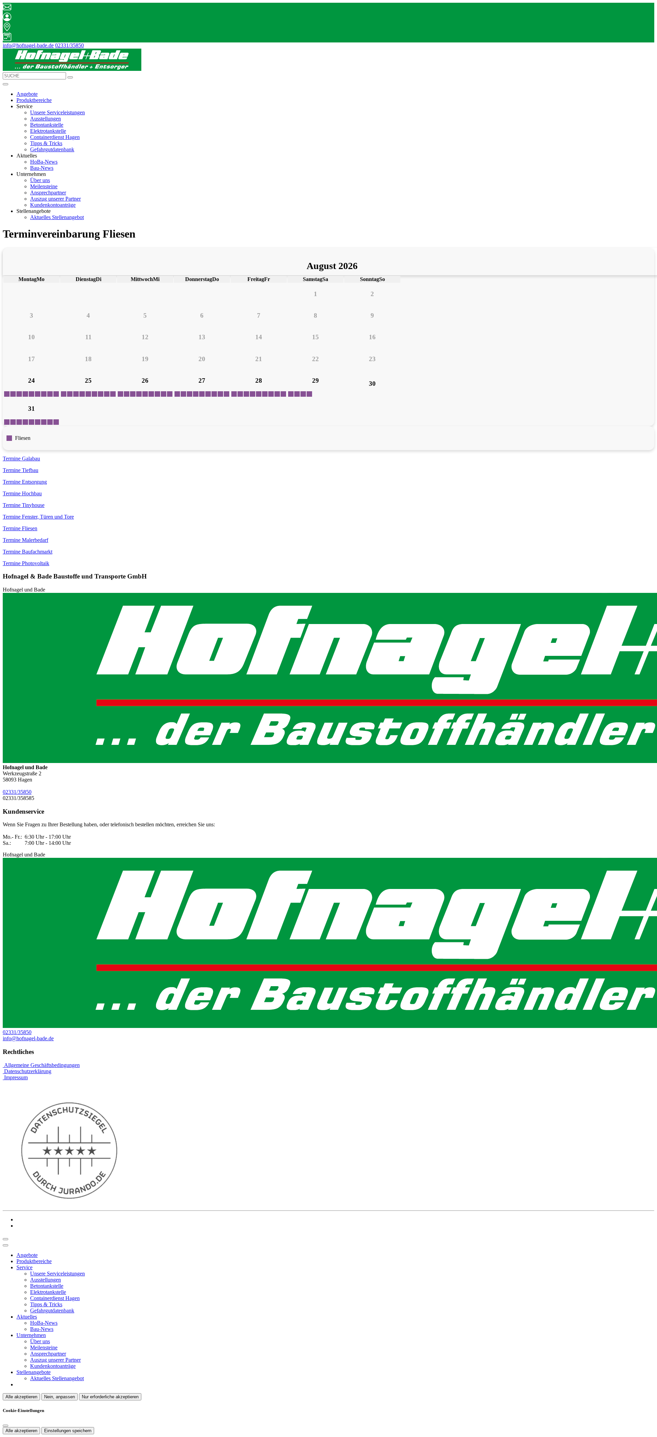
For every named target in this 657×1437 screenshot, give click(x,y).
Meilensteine (43, 186)
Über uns (40, 180)
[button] (5, 84)
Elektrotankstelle (48, 131)
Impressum (15, 1077)
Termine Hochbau (22, 493)
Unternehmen (31, 1335)
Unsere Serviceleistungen (57, 112)
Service (24, 1267)
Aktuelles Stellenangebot (57, 217)
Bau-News (41, 168)
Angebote (27, 94)
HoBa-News (43, 162)
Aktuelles (26, 1317)
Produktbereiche (34, 100)
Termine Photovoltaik (26, 563)
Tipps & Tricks (46, 143)
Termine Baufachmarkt (27, 552)
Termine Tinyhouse (23, 505)
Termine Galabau (21, 458)
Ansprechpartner (48, 192)
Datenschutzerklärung (27, 1071)
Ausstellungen (45, 119)
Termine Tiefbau (20, 470)
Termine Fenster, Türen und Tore (38, 517)
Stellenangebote (33, 1372)
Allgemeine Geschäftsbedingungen (41, 1065)
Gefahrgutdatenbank (52, 149)
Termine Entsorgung (25, 482)
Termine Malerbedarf (25, 540)
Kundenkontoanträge (53, 205)
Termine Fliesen (20, 528)
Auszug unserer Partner (55, 199)
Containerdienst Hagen (55, 137)
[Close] (5, 1245)
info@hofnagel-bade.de (28, 45)
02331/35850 (69, 45)
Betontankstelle (46, 125)
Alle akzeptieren (21, 1396)
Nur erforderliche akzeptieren (110, 1396)
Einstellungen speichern (67, 1430)
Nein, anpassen (59, 1396)
